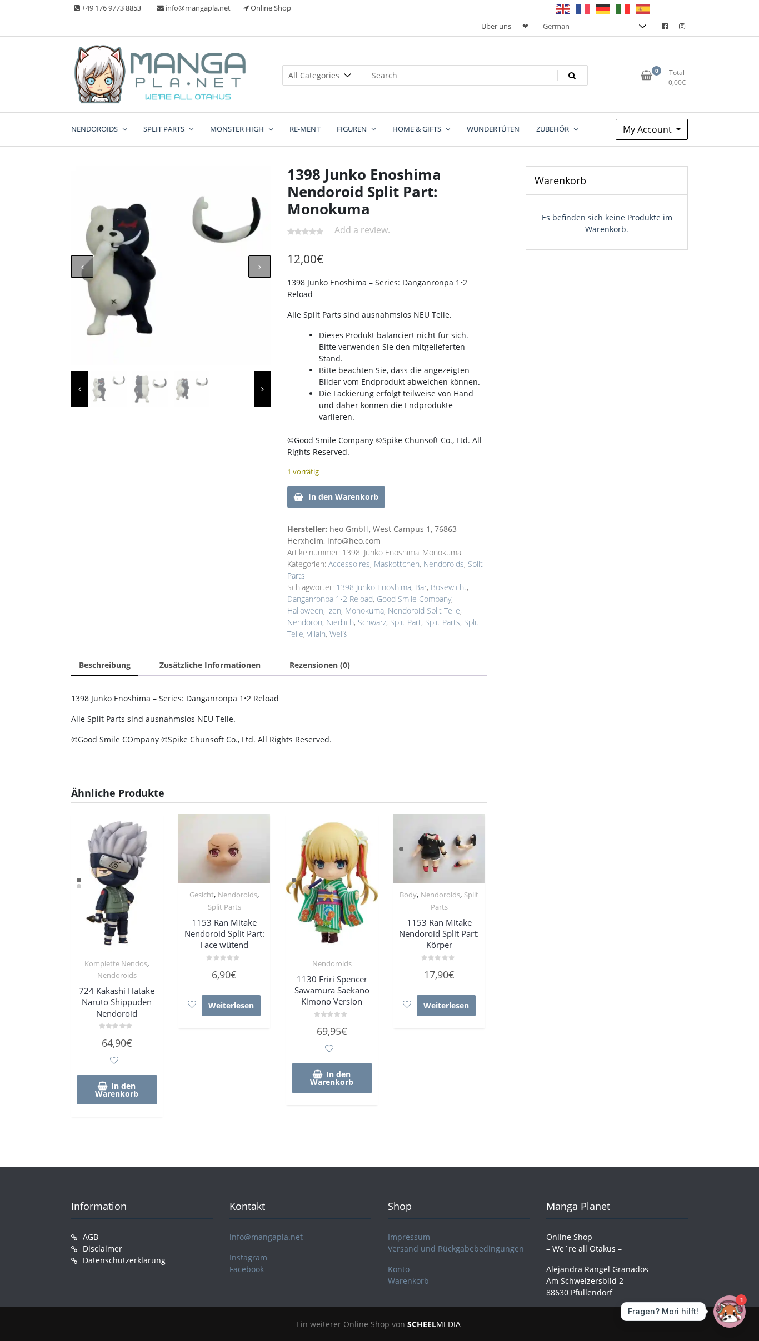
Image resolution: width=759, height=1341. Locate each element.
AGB (90, 1237)
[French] (583, 8)
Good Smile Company (414, 599)
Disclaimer (102, 1248)
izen (334, 610)
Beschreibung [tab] (105, 665)
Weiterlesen (231, 1005)
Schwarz (372, 622)
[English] (563, 8)
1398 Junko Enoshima (373, 587)
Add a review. (362, 230)
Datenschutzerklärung (124, 1260)
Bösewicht (449, 587)
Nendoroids (443, 564)
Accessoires (349, 564)
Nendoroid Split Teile (424, 610)
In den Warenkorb (343, 496)
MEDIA (434, 1324)
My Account (648, 129)
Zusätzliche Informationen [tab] (210, 665)
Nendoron (304, 622)
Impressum (409, 1237)
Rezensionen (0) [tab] (319, 665)
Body (408, 895)
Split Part (405, 622)
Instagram (248, 1257)
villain (316, 634)
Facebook (246, 1269)
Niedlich (340, 622)
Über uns (496, 26)
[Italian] (623, 8)
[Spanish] (643, 8)
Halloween (305, 610)
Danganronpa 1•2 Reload (330, 599)
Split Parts (442, 622)
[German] (603, 8)
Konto (399, 1269)
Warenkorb (408, 1280)
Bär (421, 587)
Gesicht (201, 895)
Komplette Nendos (115, 963)
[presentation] (82, 266)
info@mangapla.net (266, 1237)
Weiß (338, 634)
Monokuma (364, 610)
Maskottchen (397, 564)
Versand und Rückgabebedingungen (456, 1248)
